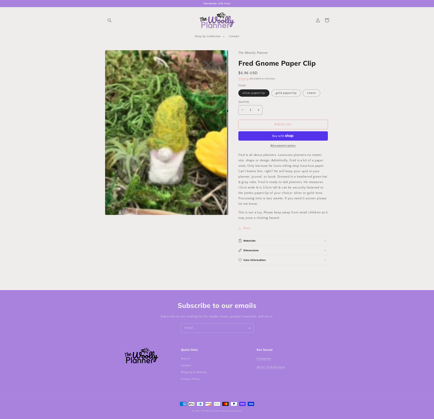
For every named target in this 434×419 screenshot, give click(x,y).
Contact (186, 365)
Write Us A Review (271, 367)
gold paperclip (286, 92)
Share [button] (247, 228)
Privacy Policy (190, 378)
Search (185, 358)
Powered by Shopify (231, 411)
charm (311, 92)
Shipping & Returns (194, 372)
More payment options (283, 145)
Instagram (264, 358)
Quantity (243, 101)
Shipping (243, 78)
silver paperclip (254, 92)
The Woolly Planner (211, 411)
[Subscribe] (248, 328)
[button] (109, 20)
